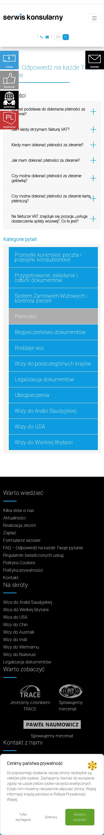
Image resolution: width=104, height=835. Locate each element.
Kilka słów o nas (18, 510)
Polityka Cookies (19, 562)
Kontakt (11, 577)
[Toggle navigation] (94, 18)
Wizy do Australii (18, 632)
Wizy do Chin (15, 624)
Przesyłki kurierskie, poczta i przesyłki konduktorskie (48, 257)
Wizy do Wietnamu (21, 647)
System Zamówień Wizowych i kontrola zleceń (51, 298)
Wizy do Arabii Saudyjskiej (46, 411)
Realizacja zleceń (19, 525)
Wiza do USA (15, 617)
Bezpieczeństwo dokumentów (50, 332)
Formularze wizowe (22, 540)
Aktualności (14, 517)
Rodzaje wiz (29, 348)
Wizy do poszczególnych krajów (53, 363)
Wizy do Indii (15, 639)
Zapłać (9, 532)
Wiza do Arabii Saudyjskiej (27, 602)
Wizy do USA (30, 426)
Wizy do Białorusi (19, 654)
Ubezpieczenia (32, 395)
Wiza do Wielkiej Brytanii (26, 609)
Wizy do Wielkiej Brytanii (44, 442)
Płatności (26, 316)
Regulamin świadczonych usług (33, 555)
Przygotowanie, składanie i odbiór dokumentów (46, 277)
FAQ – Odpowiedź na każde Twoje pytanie (43, 547)
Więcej (12, 799)
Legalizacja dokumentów (44, 379)
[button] (52, 111)
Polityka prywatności (23, 570)
